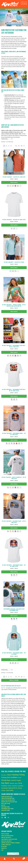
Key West (5, 783)
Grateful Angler (16, 780)
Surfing (20, 788)
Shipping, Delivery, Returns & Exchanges (10, 843)
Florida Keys (5, 780)
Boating (15, 775)
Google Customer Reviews (7, 835)
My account (4, 846)
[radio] (8, 186)
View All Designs (5, 833)
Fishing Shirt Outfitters (9, 777)
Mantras (12, 783)
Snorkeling (20, 786)
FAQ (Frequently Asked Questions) (9, 839)
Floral (19, 777)
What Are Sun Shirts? (6, 837)
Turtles (3, 790)
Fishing (22, 775)
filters (4, 688)
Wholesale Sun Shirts (6, 841)
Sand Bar (14, 786)
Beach (9, 775)
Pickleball (4, 786)
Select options (14, 182)
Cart (2, 850)
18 (15, 145)
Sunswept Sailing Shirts (9, 788)
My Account (4, 859)
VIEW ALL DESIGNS (14, 680)
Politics (10, 786)
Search (14, 859)
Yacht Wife (9, 790)
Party (20, 783)
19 (18, 145)
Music (16, 783)
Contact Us (4, 848)
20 (21, 145)
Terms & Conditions (6, 844)
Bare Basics (4, 775)
